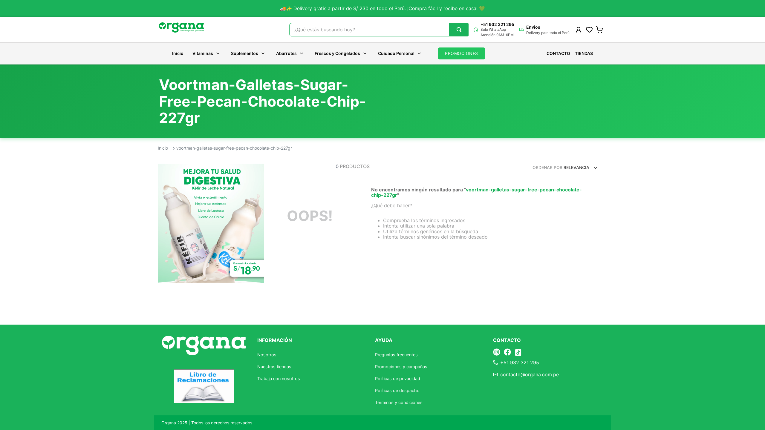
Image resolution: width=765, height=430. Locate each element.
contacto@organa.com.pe (529, 374)
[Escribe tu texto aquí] (496, 352)
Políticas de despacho (397, 390)
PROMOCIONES (461, 53)
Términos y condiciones (399, 402)
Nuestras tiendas (274, 366)
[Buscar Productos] (459, 29)
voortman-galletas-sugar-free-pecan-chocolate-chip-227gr (234, 147)
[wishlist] (589, 30)
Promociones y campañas (401, 366)
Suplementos (244, 53)
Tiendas (584, 53)
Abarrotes (286, 53)
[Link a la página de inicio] (163, 148)
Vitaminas (202, 53)
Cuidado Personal (396, 53)
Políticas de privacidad (397, 378)
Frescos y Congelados (337, 53)
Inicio (177, 53)
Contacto (558, 53)
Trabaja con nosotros (278, 378)
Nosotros (266, 354)
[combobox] (379, 29)
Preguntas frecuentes (396, 354)
